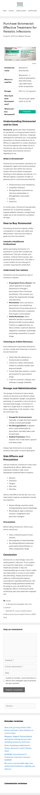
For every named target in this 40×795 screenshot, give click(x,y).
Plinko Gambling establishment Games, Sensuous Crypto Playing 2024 (17, 748)
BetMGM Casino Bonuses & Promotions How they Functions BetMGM (17, 757)
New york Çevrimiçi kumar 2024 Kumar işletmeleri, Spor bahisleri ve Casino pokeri (18, 730)
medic (8, 601)
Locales (11, 11)
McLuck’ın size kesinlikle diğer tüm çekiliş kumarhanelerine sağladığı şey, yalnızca (19, 766)
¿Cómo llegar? (21, 11)
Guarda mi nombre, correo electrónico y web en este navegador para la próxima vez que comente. (21, 680)
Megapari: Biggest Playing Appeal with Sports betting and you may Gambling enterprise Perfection (18, 739)
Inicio (5, 11)
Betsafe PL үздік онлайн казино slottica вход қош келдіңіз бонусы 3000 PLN (19, 614)
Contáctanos (32, 11)
